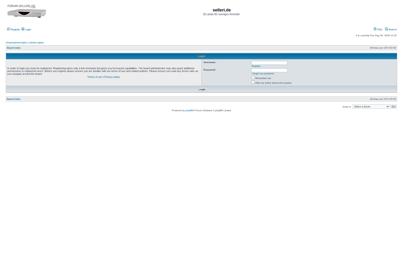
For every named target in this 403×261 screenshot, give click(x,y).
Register (15, 29)
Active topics (37, 42)
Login (27, 29)
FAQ (379, 29)
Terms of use (94, 76)
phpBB (189, 110)
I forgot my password (263, 73)
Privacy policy (112, 76)
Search (392, 29)
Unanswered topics (17, 42)
